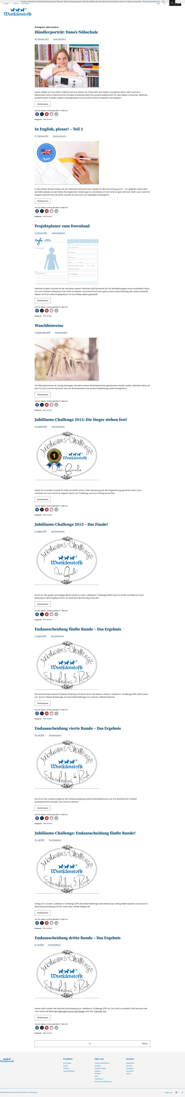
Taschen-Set (100, 1011)
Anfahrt (97, 1074)
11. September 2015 (42, 332)
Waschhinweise (49, 325)
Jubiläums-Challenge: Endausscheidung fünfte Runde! (85, 833)
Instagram (130, 1068)
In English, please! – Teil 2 (59, 129)
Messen (97, 1071)
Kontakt (129, 1066)
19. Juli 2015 (39, 945)
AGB (96, 1076)
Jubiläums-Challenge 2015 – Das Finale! (71, 524)
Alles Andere (47, 119)
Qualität (98, 1066)
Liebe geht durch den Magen (71, 1011)
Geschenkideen (69, 1071)
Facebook (130, 1071)
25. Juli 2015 (39, 840)
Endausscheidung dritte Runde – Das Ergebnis (78, 938)
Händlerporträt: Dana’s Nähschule (66, 32)
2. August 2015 (40, 636)
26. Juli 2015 (39, 735)
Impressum (99, 1079)
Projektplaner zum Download (62, 226)
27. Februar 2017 (41, 136)
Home (128, 1074)
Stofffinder (67, 1063)
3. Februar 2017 (41, 233)
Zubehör (66, 1068)
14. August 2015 (41, 426)
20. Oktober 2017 (42, 39)
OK (163, 1)
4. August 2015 (40, 531)
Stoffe (65, 1066)
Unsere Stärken (100, 1068)
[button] (37, 114)
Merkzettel (130, 1063)
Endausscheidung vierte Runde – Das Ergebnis (78, 728)
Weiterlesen (42, 104)
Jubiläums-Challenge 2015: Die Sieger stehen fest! (81, 419)
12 (57, 531)
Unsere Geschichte (102, 1063)
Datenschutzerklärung (103, 1082)
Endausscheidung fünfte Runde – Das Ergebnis (78, 629)
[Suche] (172, 3)
